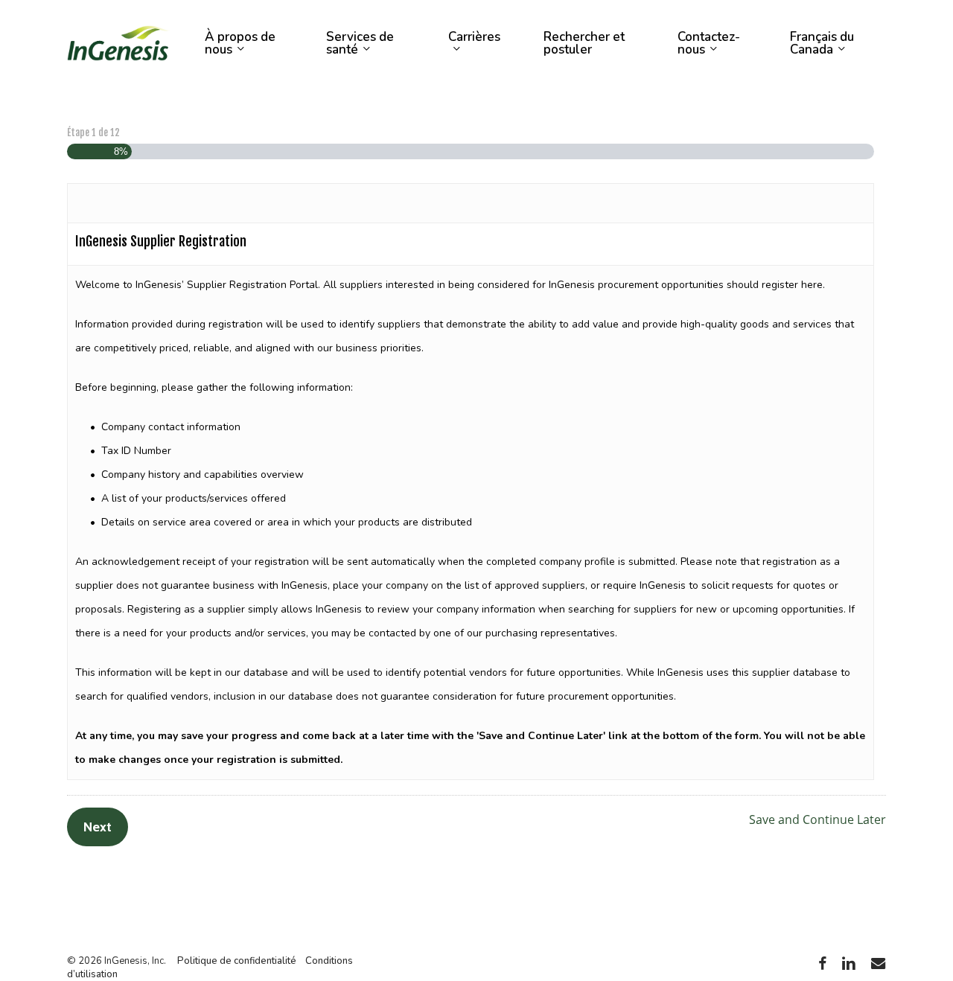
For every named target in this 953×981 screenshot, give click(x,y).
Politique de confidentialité (236, 961)
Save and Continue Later (817, 819)
